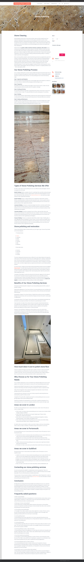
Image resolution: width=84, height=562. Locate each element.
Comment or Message (56, 45)
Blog (59, 3)
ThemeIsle (68, 560)
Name (53, 35)
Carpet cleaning (46, 3)
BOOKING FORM (36, 476)
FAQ (62, 3)
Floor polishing (39, 3)
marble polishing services (36, 195)
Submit (62, 54)
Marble (17, 235)
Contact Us (67, 3)
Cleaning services (54, 3)
